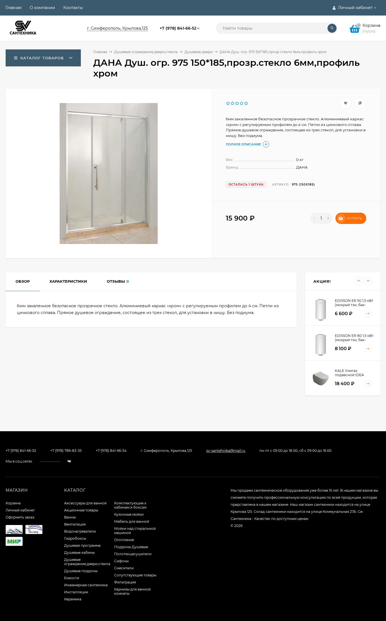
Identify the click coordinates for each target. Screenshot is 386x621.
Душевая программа (82, 545)
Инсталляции (76, 592)
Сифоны (121, 561)
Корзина (13, 503)
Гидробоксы (75, 538)
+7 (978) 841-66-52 (178, 28)
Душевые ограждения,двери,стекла (145, 52)
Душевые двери (198, 52)
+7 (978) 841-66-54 (111, 450)
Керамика (72, 599)
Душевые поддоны (80, 571)
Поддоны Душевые (131, 547)
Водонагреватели (80, 531)
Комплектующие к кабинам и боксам (130, 505)
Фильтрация (125, 582)
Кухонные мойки (129, 514)
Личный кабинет (20, 510)
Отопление (124, 540)
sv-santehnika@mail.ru (225, 450)
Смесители (124, 568)
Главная (13, 7)
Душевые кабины (79, 552)
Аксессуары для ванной (85, 503)
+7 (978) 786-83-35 (66, 450)
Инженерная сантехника (86, 585)
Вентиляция (75, 524)
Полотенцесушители (132, 554)
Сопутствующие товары (135, 575)
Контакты (73, 7)
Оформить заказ (20, 517)
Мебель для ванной (131, 521)
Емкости (71, 578)
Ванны (70, 517)
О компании (42, 7)
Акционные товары (81, 510)
